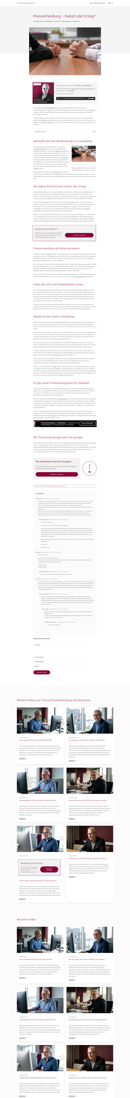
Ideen (48, 198)
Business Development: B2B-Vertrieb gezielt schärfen (88, 800)
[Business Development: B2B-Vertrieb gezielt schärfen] (90, 768)
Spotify (81, 88)
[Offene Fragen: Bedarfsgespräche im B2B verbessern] (40, 827)
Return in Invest (59, 355)
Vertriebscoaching (94, 871)
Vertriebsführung (23, 797)
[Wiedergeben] (58, 98)
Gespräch (26, 889)
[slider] (92, 98)
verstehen (33, 895)
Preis (90, 219)
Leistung (52, 415)
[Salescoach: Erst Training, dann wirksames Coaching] (90, 827)
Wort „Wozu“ (71, 202)
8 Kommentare (61, 486)
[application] (75, 98)
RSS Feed (71, 90)
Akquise (58, 151)
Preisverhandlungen (39, 149)
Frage (55, 366)
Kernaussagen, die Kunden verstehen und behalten (87, 740)
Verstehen (99, 813)
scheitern (92, 110)
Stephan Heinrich (39, 21)
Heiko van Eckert (45, 609)
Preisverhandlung (77, 168)
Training (106, 866)
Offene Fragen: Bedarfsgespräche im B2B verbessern (38, 881)
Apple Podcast (75, 88)
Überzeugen (72, 815)
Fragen (25, 886)
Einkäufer (45, 120)
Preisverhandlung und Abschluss (49, 486)
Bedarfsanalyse (40, 889)
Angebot (49, 122)
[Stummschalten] (89, 98)
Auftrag (48, 254)
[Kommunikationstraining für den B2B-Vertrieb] (40, 708)
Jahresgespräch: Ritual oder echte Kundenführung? (37, 800)
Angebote (87, 209)
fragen (66, 206)
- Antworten (57, 498)
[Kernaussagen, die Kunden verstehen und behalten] (90, 708)
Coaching (71, 866)
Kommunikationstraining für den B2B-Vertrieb (35, 740)
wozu (74, 206)
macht (52, 256)
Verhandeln (55, 172)
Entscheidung (82, 276)
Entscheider (64, 157)
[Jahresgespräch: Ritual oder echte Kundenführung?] (40, 768)
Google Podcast (88, 88)
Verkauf (49, 110)
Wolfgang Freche (39, 552)
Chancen (108, 808)
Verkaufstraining (23, 737)
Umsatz (35, 168)
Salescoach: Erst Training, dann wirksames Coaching (88, 858)
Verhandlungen (61, 399)
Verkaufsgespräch (73, 737)
